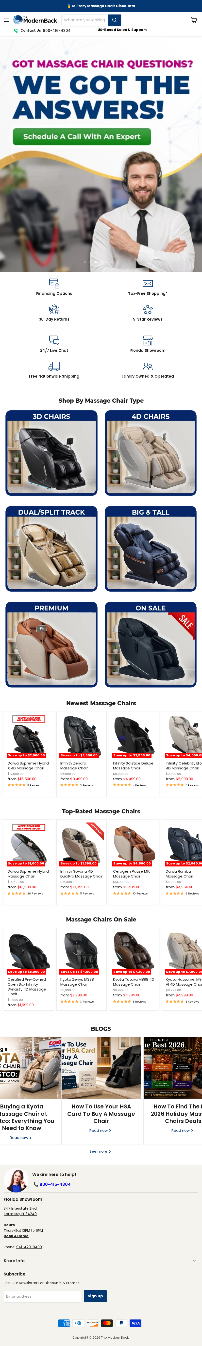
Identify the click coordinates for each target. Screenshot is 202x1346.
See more (98, 1151)
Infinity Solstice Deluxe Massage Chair (133, 766)
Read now (99, 1130)
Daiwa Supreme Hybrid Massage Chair (28, 874)
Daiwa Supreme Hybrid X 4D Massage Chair (28, 766)
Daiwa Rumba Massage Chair (179, 874)
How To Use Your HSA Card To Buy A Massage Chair (101, 1114)
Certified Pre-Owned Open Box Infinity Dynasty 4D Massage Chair (27, 986)
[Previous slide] (13, 155)
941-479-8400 (29, 1247)
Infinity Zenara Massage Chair (74, 766)
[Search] (114, 20)
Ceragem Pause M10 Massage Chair (132, 874)
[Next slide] (188, 155)
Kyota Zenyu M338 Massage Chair (77, 982)
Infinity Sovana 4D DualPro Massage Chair (81, 874)
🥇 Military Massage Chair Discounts (101, 5)
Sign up (95, 1296)
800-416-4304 (55, 1184)
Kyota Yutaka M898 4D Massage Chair (133, 982)
